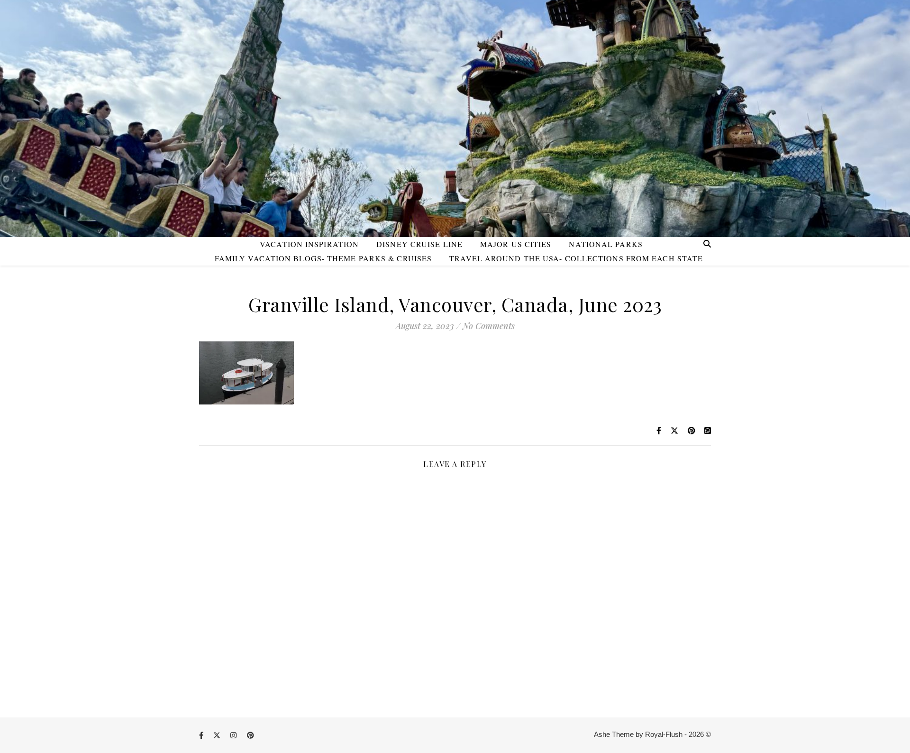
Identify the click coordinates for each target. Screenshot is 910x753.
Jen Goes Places (455, 104)
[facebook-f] (202, 735)
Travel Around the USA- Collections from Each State (576, 258)
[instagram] (234, 735)
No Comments (489, 325)
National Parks (605, 244)
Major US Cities (516, 244)
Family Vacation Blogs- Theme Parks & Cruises (323, 258)
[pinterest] (250, 735)
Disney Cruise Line (419, 244)
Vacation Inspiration (309, 244)
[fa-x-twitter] (217, 735)
